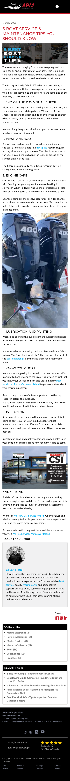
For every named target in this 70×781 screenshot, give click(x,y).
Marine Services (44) (17, 641)
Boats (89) (12, 649)
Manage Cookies (39, 767)
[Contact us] (58, 6)
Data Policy (5, 767)
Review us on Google (18, 747)
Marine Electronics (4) (18, 632)
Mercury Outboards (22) (19, 645)
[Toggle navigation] (63, 6)
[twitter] (37, 732)
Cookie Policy (58, 767)
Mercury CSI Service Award (29, 515)
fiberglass (41, 147)
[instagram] (26, 732)
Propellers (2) (14, 657)
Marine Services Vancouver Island (31, 533)
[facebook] (31, 732)
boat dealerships (16, 358)
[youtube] (43, 732)
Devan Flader (14, 569)
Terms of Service (20, 767)
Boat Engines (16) (16, 653)
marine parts (30, 584)
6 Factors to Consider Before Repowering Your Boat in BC (37, 685)
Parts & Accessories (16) (19, 636)
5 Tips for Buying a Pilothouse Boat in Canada (30, 673)
